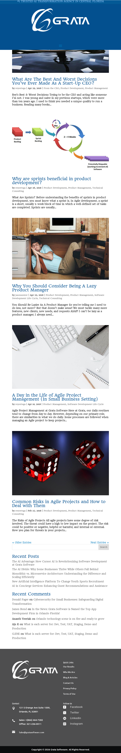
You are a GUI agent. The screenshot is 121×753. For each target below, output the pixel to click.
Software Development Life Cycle (85, 404)
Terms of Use (69, 693)
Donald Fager (20, 599)
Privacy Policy (69, 688)
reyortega (20, 88)
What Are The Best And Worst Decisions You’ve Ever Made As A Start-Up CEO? (54, 81)
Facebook (76, 706)
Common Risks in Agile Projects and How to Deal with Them (59, 503)
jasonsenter (21, 295)
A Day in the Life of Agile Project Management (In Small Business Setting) (55, 397)
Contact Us (68, 683)
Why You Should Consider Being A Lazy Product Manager (54, 287)
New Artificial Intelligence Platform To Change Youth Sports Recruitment (58, 581)
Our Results (68, 666)
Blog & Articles (70, 677)
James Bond (19, 609)
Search (103, 547)
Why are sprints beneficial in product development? (51, 180)
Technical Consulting (50, 298)
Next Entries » (100, 542)
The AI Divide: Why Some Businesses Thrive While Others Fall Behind (55, 569)
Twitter (74, 712)
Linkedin (75, 718)
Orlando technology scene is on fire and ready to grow (70, 618)
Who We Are (69, 672)
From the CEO (51, 88)
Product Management (96, 88)
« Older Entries (21, 542)
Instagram (76, 723)
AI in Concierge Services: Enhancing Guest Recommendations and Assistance (59, 585)
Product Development (72, 88)
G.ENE (16, 633)
